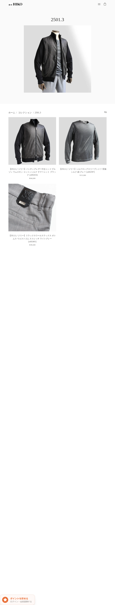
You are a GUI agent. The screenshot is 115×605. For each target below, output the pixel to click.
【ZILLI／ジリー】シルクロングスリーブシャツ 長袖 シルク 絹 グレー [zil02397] (82, 170)
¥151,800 (83, 175)
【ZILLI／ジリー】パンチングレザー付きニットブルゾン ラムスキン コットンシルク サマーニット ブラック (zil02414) (32, 172)
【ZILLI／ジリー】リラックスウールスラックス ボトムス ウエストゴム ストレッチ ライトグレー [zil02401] (32, 239)
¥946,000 (32, 178)
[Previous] (11, 141)
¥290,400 (32, 245)
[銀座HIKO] (15, 4)
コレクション (25, 112)
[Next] (53, 141)
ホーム (11, 112)
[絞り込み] (105, 112)
